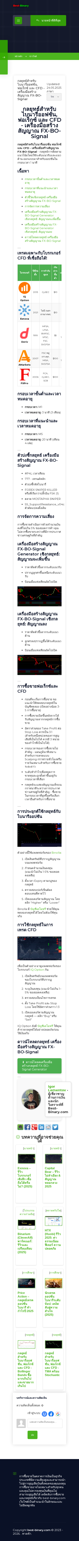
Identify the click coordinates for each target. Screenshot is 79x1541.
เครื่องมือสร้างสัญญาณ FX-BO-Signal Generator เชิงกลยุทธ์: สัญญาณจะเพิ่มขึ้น (42, 215)
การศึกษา (28, 1272)
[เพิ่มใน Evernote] (20, 1127)
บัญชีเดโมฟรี (38, 909)
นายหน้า (29, 1148)
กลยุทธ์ (30, 1334)
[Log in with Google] (58, 1414)
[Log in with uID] (44, 1414)
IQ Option (37, 969)
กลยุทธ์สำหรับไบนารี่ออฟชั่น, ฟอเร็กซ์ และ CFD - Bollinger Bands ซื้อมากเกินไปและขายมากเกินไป (26, 1369)
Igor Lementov (57, 1088)
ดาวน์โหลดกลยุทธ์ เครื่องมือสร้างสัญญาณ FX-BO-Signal (43, 239)
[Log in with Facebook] (51, 1414)
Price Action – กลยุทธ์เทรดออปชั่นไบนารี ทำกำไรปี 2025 (25, 1302)
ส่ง (32, 1434)
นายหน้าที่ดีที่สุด (51, 20)
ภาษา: (50, 91)
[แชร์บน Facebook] (27, 1127)
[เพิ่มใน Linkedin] (41, 1127)
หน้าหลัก (18, 56)
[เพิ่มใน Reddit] (48, 1127)
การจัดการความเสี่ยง (37, 206)
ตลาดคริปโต (53, 1210)
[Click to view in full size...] (39, 605)
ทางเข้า (26, 1533)
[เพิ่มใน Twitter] (55, 1127)
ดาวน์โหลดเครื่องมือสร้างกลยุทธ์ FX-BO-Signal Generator (37, 1065)
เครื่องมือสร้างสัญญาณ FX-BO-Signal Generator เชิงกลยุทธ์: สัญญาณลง (41, 228)
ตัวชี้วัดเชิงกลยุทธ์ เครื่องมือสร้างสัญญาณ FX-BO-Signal (43, 199)
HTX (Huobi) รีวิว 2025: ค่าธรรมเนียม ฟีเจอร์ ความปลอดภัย (53, 1239)
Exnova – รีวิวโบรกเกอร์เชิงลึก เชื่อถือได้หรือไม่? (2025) (25, 1177)
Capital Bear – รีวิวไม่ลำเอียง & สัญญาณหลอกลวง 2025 (53, 1177)
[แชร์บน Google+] (34, 1127)
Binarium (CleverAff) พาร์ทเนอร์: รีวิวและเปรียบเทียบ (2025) (25, 1243)
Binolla (56, 852)
